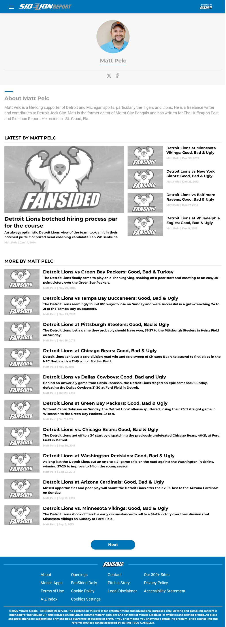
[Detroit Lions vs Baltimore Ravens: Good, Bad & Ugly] (175, 203)
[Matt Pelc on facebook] (117, 75)
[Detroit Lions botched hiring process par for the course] (64, 195)
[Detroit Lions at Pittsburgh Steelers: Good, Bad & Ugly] (113, 332)
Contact (115, 574)
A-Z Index (49, 599)
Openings (79, 574)
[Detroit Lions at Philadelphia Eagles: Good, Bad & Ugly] (175, 226)
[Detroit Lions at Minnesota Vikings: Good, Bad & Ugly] (175, 156)
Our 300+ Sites (157, 574)
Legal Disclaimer (122, 591)
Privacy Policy (156, 582)
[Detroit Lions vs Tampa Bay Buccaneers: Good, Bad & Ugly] (113, 305)
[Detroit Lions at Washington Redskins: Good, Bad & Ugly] (113, 463)
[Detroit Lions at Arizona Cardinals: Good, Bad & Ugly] (113, 489)
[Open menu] (11, 6)
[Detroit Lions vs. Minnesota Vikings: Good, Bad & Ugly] (113, 515)
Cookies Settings (86, 599)
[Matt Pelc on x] (109, 75)
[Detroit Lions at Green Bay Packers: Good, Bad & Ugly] (113, 410)
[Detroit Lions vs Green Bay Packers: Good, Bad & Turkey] (113, 279)
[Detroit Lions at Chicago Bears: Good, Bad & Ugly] (113, 358)
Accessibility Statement (164, 591)
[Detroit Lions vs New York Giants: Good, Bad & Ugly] (175, 179)
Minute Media (28, 610)
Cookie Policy (82, 591)
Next (113, 544)
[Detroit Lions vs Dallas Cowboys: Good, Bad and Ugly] (113, 384)
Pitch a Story (119, 582)
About (46, 574)
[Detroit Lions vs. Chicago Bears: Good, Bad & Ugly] (113, 437)
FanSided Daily (84, 582)
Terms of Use (52, 591)
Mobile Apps (51, 582)
